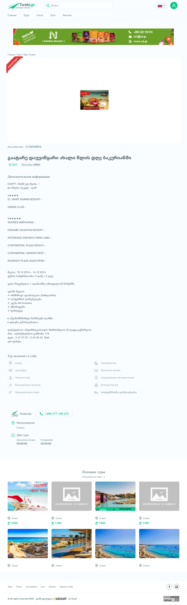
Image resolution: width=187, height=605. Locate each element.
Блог (53, 15)
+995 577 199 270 (57, 413)
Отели (40, 15)
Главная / (12, 54)
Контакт (67, 15)
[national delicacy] (93, 37)
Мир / (26, 54)
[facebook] (169, 586)
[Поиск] (47, 5)
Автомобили (31, 586)
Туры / (20, 54)
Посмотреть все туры (92, 477)
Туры (26, 15)
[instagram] (176, 586)
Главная (12, 15)
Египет (32, 54)
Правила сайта (66, 586)
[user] (174, 5)
